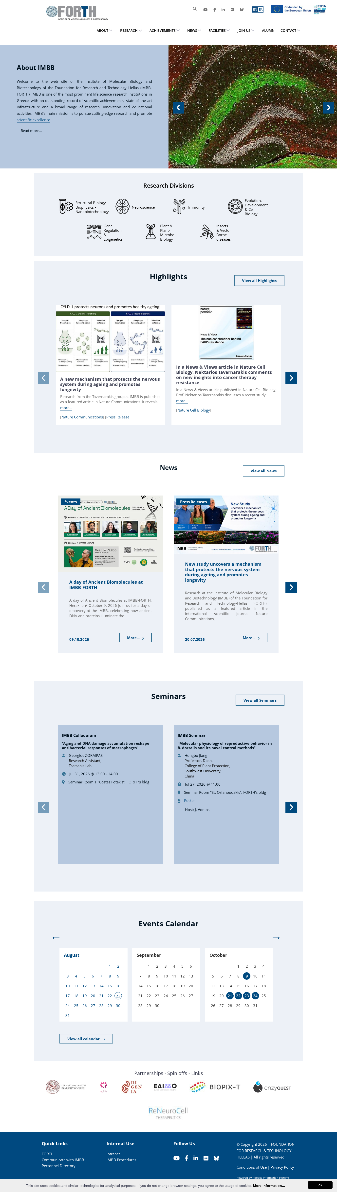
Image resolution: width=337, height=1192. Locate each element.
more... (66, 407)
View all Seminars (260, 700)
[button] (178, 107)
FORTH (48, 1153)
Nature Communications (82, 416)
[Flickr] (232, 9)
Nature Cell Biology (193, 410)
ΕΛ (260, 9)
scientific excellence (33, 119)
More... (134, 637)
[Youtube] (205, 9)
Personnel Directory (58, 1165)
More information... (269, 1186)
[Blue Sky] (241, 9)
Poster (189, 800)
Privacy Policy (282, 1167)
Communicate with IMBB (63, 1159)
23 (246, 995)
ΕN (255, 9)
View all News (264, 470)
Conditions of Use (252, 1167)
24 (255, 995)
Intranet (113, 1153)
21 (230, 995)
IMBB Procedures (121, 1159)
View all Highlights (259, 280)
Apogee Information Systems (271, 1177)
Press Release (117, 416)
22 (238, 995)
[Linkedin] (223, 9)
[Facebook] (214, 9)
